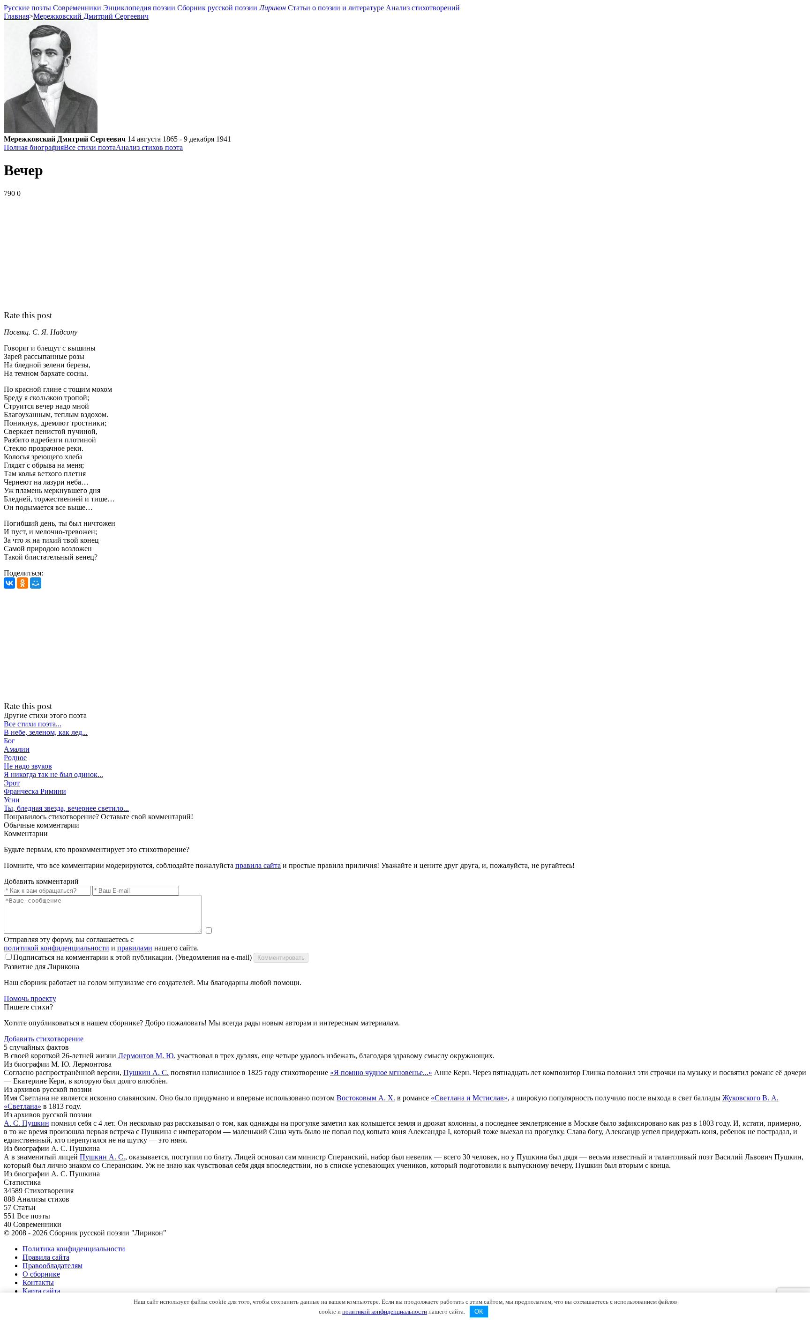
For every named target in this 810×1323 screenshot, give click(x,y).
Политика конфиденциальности (73, 1249)
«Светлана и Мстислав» (469, 1098)
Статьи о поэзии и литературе (336, 8)
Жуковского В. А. (750, 1098)
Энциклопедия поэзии (139, 8)
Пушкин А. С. (146, 1072)
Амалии (17, 749)
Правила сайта (45, 1257)
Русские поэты (27, 8)
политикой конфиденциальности (56, 948)
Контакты (38, 1282)
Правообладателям (52, 1266)
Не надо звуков (28, 766)
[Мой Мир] (35, 583)
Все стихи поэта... (32, 724)
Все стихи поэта (90, 147)
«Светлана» (22, 1106)
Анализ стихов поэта (149, 147)
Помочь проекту (30, 998)
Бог (9, 741)
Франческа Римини (35, 791)
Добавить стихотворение (43, 1039)
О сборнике (41, 1274)
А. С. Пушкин (26, 1123)
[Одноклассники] (22, 583)
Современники (77, 8)
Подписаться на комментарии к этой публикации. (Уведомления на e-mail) (132, 957)
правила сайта (258, 865)
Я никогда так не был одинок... (53, 774)
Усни (12, 800)
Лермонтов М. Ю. (146, 1056)
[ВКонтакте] (9, 583)
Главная (16, 16)
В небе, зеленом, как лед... (46, 732)
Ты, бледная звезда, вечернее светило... (66, 808)
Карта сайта (41, 1291)
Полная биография (34, 147)
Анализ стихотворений (423, 8)
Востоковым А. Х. (366, 1098)
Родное (15, 758)
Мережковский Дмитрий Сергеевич (91, 16)
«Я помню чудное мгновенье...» (381, 1072)
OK (478, 1311)
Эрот (12, 783)
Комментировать (281, 957)
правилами (134, 948)
